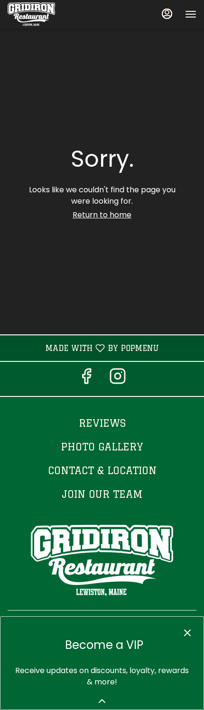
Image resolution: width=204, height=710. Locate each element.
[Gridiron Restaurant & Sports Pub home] (50, 14)
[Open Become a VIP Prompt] (102, 701)
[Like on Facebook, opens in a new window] (86, 379)
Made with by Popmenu (83, 348)
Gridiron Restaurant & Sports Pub (102, 560)
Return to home (102, 214)
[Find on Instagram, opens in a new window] (117, 379)
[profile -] (167, 13)
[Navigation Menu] (190, 14)
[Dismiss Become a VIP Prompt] (187, 632)
